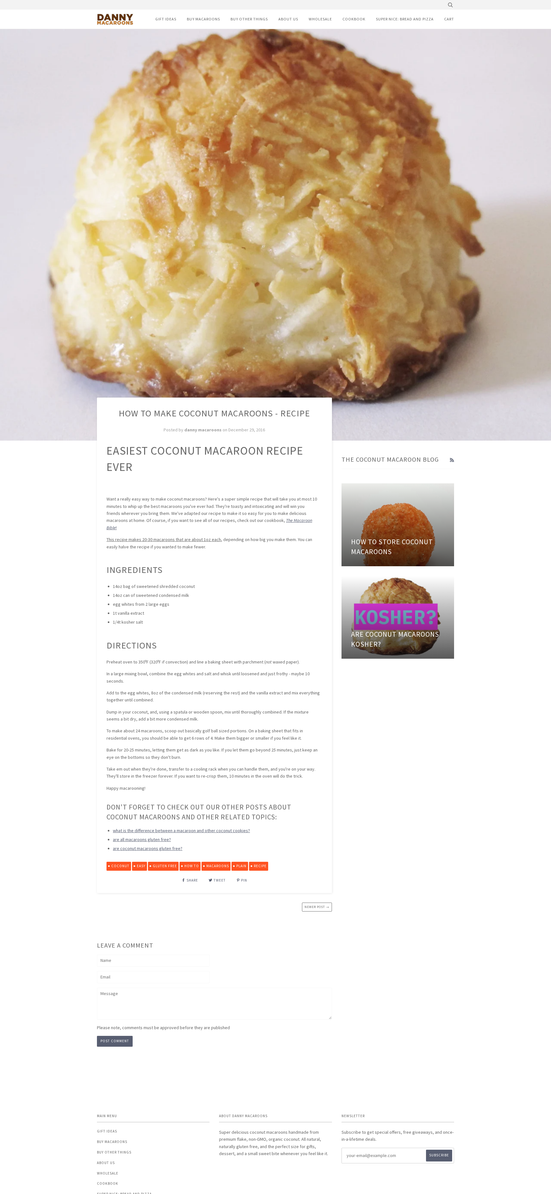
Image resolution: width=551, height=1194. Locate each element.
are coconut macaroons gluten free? (147, 848)
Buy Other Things (249, 19)
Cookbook (353, 19)
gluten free (165, 866)
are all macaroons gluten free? (142, 839)
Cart (449, 19)
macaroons (217, 866)
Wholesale (320, 19)
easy (141, 866)
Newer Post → (317, 907)
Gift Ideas (165, 19)
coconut (120, 866)
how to (191, 866)
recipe (260, 866)
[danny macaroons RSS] (452, 460)
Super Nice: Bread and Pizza (405, 19)
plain (241, 866)
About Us (288, 19)
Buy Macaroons (203, 19)
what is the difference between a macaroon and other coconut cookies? (181, 830)
